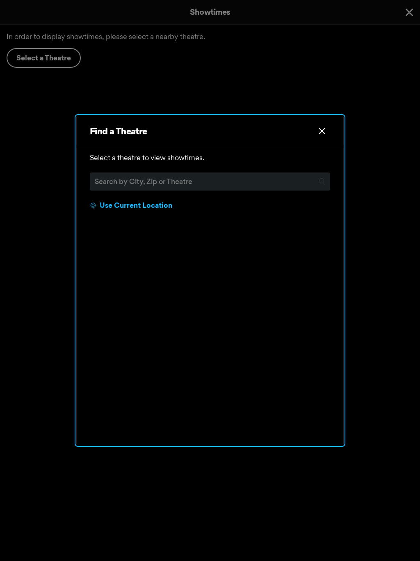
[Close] (322, 131)
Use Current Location (136, 205)
